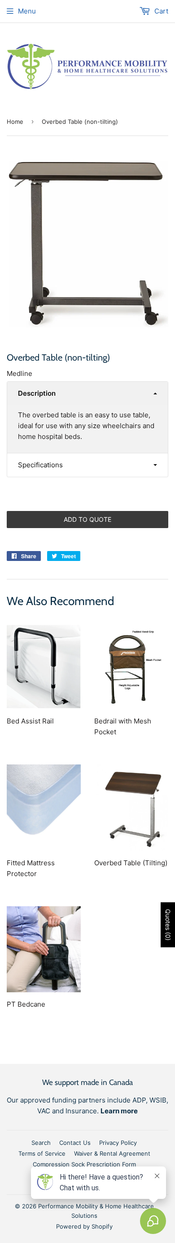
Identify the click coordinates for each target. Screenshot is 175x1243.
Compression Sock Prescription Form (84, 1164)
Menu (27, 11)
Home (15, 121)
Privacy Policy (118, 1142)
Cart (160, 11)
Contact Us (75, 1142)
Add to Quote (87, 519)
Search (41, 1142)
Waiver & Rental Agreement (112, 1153)
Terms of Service (42, 1153)
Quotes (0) (168, 925)
